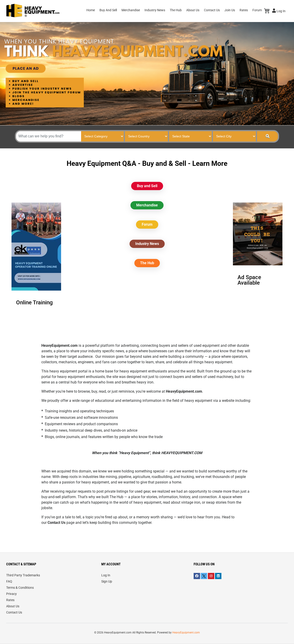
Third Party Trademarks (23, 575)
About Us (192, 10)
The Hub (176, 10)
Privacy (11, 594)
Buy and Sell (147, 186)
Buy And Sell (108, 10)
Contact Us (212, 10)
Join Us (229, 10)
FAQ (9, 581)
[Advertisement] (147, 310)
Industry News (154, 10)
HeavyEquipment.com (186, 632)
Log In (281, 11)
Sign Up (106, 581)
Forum (257, 10)
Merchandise (131, 10)
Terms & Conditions (20, 587)
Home (90, 10)
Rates (244, 10)
